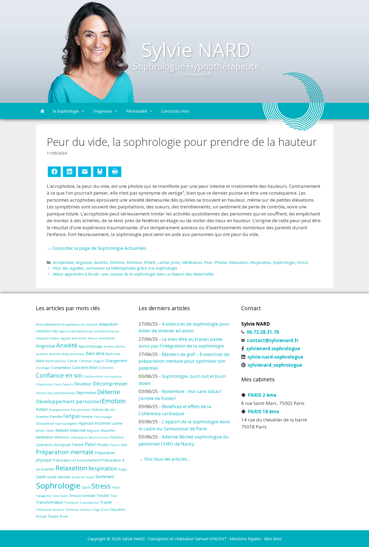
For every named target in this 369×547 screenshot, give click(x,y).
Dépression (86, 392)
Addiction (43, 331)
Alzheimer (79, 338)
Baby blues (70, 354)
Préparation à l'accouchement (76, 460)
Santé (41, 476)
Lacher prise (169, 262)
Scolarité (78, 477)
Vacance (58, 510)
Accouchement (48, 324)
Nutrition (117, 437)
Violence (86, 509)
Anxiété (101, 262)
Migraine (93, 430)
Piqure (115, 445)
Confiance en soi (59, 375)
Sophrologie (284, 262)
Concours (106, 367)
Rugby (123, 469)
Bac (82, 354)
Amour (93, 338)
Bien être (95, 353)
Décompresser (110, 383)
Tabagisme (44, 496)
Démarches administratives (55, 393)
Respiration (260, 262)
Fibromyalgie (103, 417)
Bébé (40, 360)
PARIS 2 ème (262, 395)
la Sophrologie (66, 111)
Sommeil (104, 476)
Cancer (72, 361)
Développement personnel (68, 401)
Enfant (150, 262)
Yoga (96, 510)
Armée (108, 346)
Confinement (93, 376)
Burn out (113, 353)
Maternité (78, 430)
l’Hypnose (102, 111)
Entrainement (81, 410)
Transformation (49, 502)
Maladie (62, 430)
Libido (50, 430)
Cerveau (85, 361)
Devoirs (67, 384)
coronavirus (113, 376)
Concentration (85, 367)
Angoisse (84, 262)
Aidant (54, 338)
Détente (117, 262)
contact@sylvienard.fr (272, 340)
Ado (55, 331)
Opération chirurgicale (53, 445)
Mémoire (62, 437)
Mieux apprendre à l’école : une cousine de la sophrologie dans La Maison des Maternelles (133, 274)
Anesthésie (107, 338)
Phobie (220, 262)
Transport (71, 502)
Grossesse (45, 423)
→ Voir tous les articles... (164, 459)
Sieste (90, 477)
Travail (106, 502)
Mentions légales (245, 538)
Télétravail (43, 509)
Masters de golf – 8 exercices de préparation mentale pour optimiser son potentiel (184, 361)
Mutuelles (108, 430)
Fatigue (71, 416)
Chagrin (98, 361)
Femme (87, 416)
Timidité (102, 495)
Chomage (43, 368)
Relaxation (238, 262)
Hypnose (86, 423)
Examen (42, 416)
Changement (116, 360)
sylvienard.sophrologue (273, 348)
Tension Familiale (82, 495)
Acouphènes (70, 324)
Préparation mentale (64, 452)
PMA (124, 445)
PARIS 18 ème (263, 411)
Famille (56, 416)
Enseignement (59, 410)
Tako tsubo (60, 496)
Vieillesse (72, 509)
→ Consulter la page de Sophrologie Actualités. (97, 248)
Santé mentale (59, 476)
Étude (64, 516)
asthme (120, 346)
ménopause (79, 437)
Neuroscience (99, 437)
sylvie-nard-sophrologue (275, 357)
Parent (78, 444)
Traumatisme (89, 502)
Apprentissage (90, 346)
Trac (113, 495)
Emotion (134, 262)
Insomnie (103, 423)
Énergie (41, 516)
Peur (208, 262)
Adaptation (108, 324)
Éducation (117, 509)
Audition (42, 354)
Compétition (61, 367)
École (105, 509)
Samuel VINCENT (211, 538)
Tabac (116, 487)
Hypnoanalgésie (66, 423)
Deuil (57, 384)
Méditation (192, 262)
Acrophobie (63, 262)
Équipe (53, 516)
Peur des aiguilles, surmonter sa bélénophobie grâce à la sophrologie (115, 268)
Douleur (83, 384)
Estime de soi (103, 409)
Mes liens (273, 538)
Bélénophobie (56, 361)
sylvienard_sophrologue (275, 365)
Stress (302, 262)
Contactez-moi (175, 111)
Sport (86, 487)
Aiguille (66, 338)
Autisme (55, 354)
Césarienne (44, 384)
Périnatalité (136, 111)
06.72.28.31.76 (263, 332)
